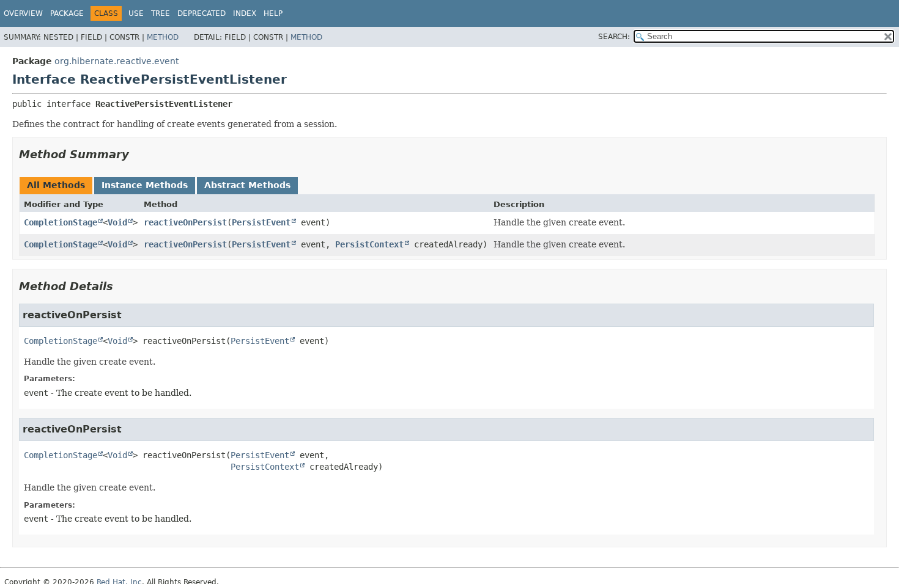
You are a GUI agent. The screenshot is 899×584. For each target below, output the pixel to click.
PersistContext (369, 244)
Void (117, 222)
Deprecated (201, 13)
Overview (23, 13)
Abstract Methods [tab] (247, 185)
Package (67, 13)
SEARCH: (614, 36)
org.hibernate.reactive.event (116, 61)
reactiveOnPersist (185, 222)
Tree (160, 13)
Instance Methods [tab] (145, 185)
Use (136, 13)
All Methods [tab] (56, 185)
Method (163, 37)
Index (244, 13)
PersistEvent (261, 222)
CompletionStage (60, 222)
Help (273, 13)
